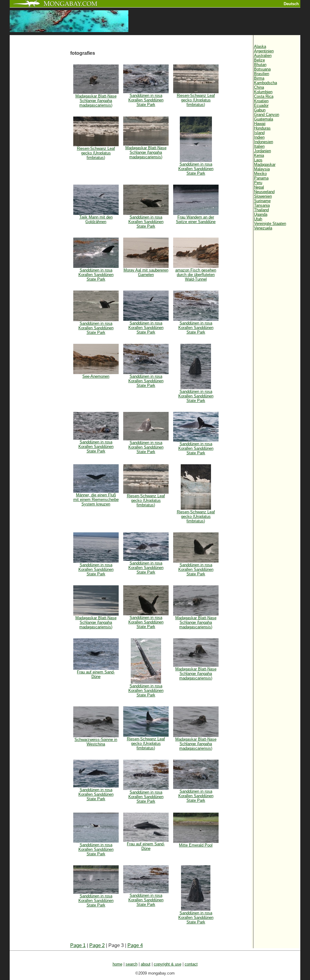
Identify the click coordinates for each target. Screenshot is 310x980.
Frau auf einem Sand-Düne (96, 674)
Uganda (260, 214)
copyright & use (167, 964)
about (145, 964)
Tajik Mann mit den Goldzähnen (96, 219)
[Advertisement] (40, 137)
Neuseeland (264, 191)
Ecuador (261, 105)
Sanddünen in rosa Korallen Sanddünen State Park (145, 100)
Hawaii (259, 123)
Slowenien (263, 196)
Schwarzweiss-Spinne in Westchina (95, 741)
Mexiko (260, 173)
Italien (259, 146)
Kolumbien (263, 92)
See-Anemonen (95, 376)
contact (191, 964)
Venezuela (263, 228)
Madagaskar (264, 164)
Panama (261, 178)
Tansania (262, 205)
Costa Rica (263, 96)
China (259, 87)
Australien (263, 55)
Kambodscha (265, 83)
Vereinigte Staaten (270, 223)
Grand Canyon (266, 114)
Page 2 (97, 945)
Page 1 (78, 945)
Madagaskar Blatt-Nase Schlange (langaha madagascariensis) (96, 100)
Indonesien (263, 142)
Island (259, 132)
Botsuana (262, 69)
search (131, 964)
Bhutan (260, 64)
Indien (259, 137)
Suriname (262, 201)
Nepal (259, 187)
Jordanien (262, 151)
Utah (258, 219)
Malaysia (262, 169)
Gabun (259, 110)
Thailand (261, 210)
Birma (259, 78)
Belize (259, 60)
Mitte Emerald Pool (196, 845)
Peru (258, 182)
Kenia (259, 155)
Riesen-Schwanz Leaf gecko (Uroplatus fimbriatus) (196, 100)
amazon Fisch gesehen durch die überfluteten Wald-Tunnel (195, 274)
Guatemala (263, 119)
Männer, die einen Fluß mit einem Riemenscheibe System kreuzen (96, 499)
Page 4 (135, 945)
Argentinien (264, 51)
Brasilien (261, 73)
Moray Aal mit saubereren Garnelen (146, 272)
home (117, 964)
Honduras (262, 128)
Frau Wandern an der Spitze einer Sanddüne (196, 219)
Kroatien (261, 101)
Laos (258, 160)
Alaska (260, 46)
